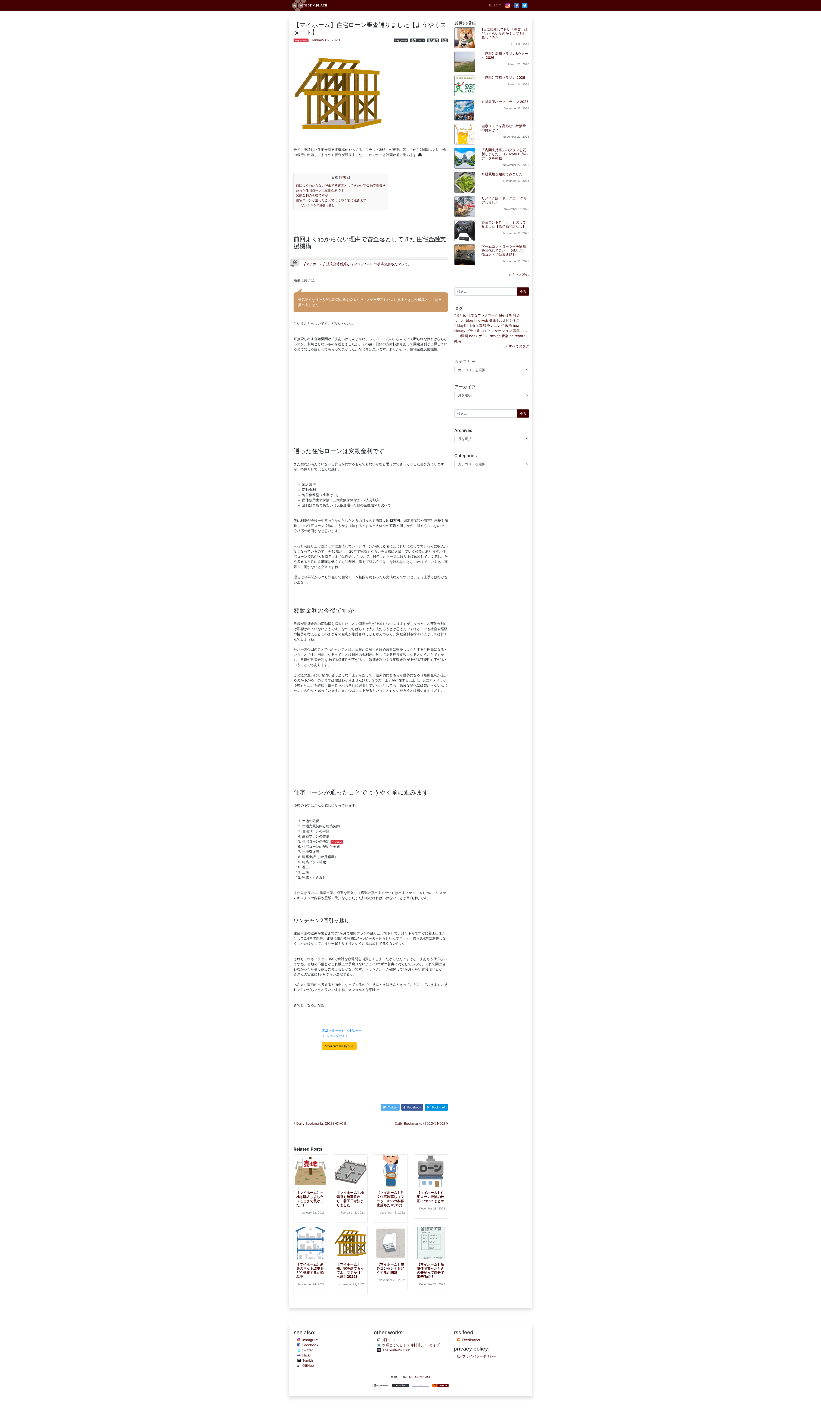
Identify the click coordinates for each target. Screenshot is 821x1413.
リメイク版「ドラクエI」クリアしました (504, 200)
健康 (492, 320)
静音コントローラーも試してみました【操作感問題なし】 (503, 224)
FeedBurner (471, 1340)
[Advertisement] (371, 397)
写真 (516, 331)
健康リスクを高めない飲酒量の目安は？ (503, 128)
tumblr (459, 320)
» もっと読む (519, 274)
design (495, 336)
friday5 (460, 325)
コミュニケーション (496, 331)
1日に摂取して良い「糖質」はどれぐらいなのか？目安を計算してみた (504, 33)
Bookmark (439, 1107)
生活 (444, 40)
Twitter (393, 1107)
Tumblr (307, 1360)
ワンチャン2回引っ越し (318, 205)
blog (469, 320)
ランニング (495, 325)
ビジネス (513, 320)
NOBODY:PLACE (420, 1377)
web (484, 320)
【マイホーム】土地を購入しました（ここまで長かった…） (310, 1198)
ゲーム (483, 336)
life (501, 315)
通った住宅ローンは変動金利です (320, 190)
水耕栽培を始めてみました (502, 174)
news (517, 325)
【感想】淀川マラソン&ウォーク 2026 (504, 55)
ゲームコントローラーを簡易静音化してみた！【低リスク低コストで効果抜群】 (503, 250)
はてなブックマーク (482, 315)
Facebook (414, 1107)
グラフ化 (473, 331)
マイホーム (301, 40)
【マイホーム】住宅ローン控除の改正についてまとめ (430, 1196)
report (520, 336)
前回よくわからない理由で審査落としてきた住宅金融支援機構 (341, 185)
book (473, 336)
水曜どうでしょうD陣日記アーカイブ (411, 1345)
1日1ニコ (495, 5)
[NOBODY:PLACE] (310, 5)
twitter (307, 1350)
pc (511, 336)
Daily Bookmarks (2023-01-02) (420, 1123)
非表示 (344, 177)
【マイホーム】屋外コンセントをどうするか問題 (390, 1268)
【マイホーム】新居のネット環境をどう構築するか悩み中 (310, 1270)
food (501, 320)
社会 (516, 315)
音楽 (505, 336)
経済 (457, 341)
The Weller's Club (396, 1350)
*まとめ (460, 315)
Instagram (310, 1340)
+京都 (481, 325)
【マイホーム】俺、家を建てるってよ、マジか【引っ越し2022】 (350, 1270)
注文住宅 (433, 40)
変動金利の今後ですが (312, 195)
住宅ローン (417, 40)
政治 (508, 325)
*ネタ (471, 325)
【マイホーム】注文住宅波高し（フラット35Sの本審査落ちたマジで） (356, 264)
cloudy (459, 331)
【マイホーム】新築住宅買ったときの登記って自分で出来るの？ (430, 1270)
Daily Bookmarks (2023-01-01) (320, 1123)
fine (477, 320)
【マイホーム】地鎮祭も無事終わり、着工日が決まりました (350, 1198)
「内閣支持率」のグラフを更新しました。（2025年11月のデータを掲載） (504, 154)
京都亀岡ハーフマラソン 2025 (505, 102)
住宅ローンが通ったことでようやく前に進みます (331, 200)
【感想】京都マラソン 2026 (503, 77)
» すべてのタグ (517, 346)
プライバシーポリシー (479, 1356)
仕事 (508, 315)
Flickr (306, 1355)
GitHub (308, 1365)
